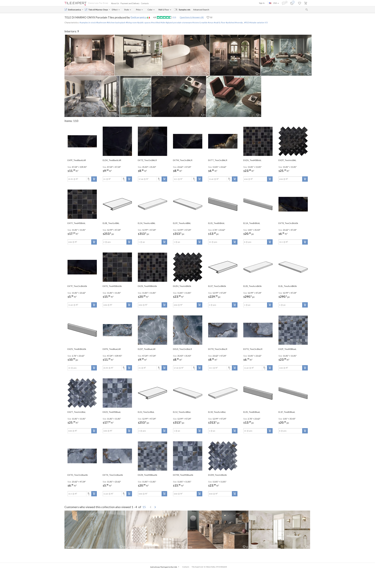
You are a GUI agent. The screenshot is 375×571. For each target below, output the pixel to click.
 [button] (151, 507)
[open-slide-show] (82, 141)
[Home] (75, 4)
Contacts (145, 3)
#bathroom (101, 22)
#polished (230, 22)
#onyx (210, 22)
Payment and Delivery (130, 3)
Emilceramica (139, 17)
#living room (131, 22)
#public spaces (144, 22)
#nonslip (239, 22)
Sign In (262, 3)
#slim (162, 22)
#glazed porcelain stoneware (178, 22)
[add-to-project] (94, 179)
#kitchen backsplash (115, 22)
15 (144, 506)
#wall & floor (219, 22)
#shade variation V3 (258, 22)
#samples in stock (88, 22)
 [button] (155, 507)
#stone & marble (199, 22)
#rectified (155, 22)
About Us (115, 3)
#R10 (246, 22)
